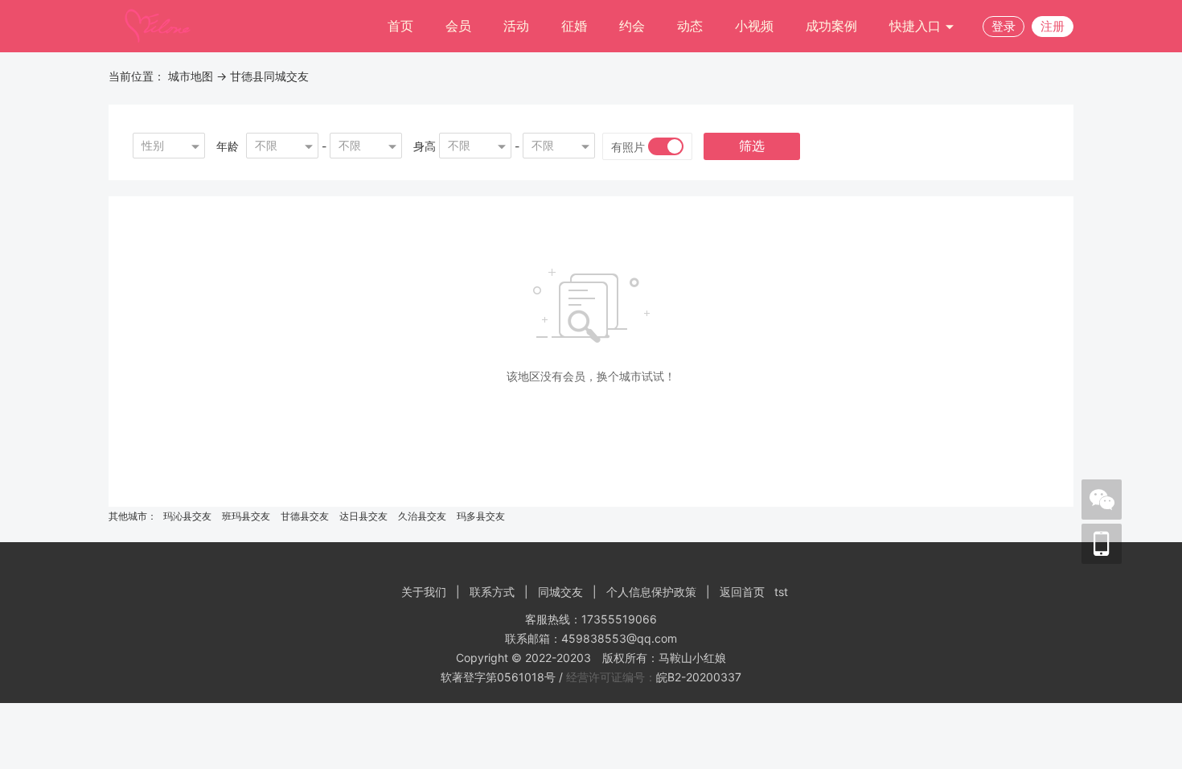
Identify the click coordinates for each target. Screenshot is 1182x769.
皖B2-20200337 (698, 677)
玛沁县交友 (187, 516)
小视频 (754, 26)
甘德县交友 (305, 516)
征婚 (574, 26)
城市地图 (190, 76)
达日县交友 (363, 516)
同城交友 (560, 591)
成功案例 (831, 26)
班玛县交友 (246, 516)
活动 (516, 26)
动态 (690, 26)
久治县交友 (422, 516)
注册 (1052, 26)
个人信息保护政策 (651, 591)
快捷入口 (917, 26)
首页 (400, 26)
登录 (1003, 26)
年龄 (227, 146)
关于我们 (423, 591)
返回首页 (742, 591)
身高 (424, 146)
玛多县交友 (481, 516)
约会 (632, 26)
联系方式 (492, 591)
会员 (458, 26)
